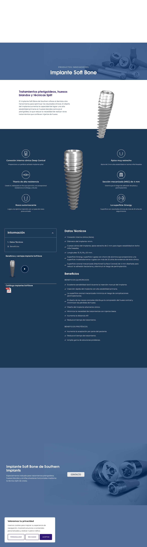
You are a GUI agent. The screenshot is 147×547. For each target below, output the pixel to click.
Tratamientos (89, 29)
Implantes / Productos (111, 29)
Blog (130, 29)
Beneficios (14, 246)
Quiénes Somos (73, 29)
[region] (30, 529)
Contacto (139, 29)
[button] (53, 233)
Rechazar (32, 537)
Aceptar (45, 537)
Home (60, 29)
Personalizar (16, 537)
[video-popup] (24, 269)
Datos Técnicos (16, 242)
